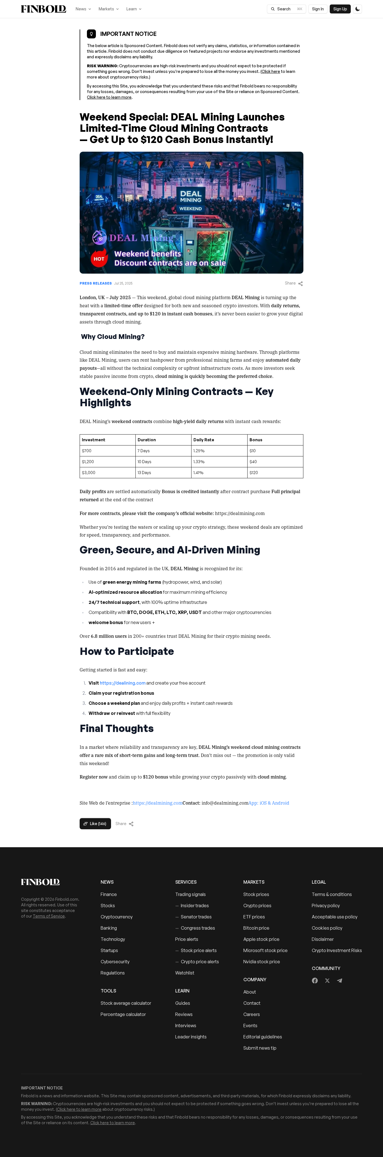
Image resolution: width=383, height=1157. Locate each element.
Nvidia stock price (261, 961)
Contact (251, 1003)
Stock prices (256, 894)
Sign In (318, 8)
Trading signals (190, 894)
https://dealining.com (122, 683)
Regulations (113, 973)
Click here (271, 71)
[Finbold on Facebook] (315, 980)
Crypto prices (257, 905)
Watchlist (184, 973)
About (249, 992)
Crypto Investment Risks (337, 950)
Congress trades (195, 928)
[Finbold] (43, 9)
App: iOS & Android (268, 803)
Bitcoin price (256, 928)
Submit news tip (259, 1048)
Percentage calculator (123, 1014)
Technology (113, 939)
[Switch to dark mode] (357, 8)
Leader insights (191, 1037)
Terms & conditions (332, 894)
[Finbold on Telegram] (339, 980)
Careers (251, 1014)
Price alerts (186, 939)
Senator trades (193, 917)
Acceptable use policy (334, 917)
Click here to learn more (109, 97)
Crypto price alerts (197, 961)
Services (186, 882)
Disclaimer (323, 939)
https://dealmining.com (158, 803)
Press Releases (96, 283)
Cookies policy (327, 928)
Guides (182, 1003)
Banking (109, 928)
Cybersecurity (115, 961)
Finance (109, 894)
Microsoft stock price (265, 950)
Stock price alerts (196, 950)
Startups (109, 950)
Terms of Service (49, 916)
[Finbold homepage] (52, 882)
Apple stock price (261, 939)
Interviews (185, 1025)
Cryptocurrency (117, 917)
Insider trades (192, 905)
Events (250, 1025)
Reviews (184, 1014)
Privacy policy (326, 905)
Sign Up (340, 8)
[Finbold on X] (327, 980)
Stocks (108, 905)
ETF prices (254, 917)
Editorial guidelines (262, 1037)
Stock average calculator (126, 1003)
